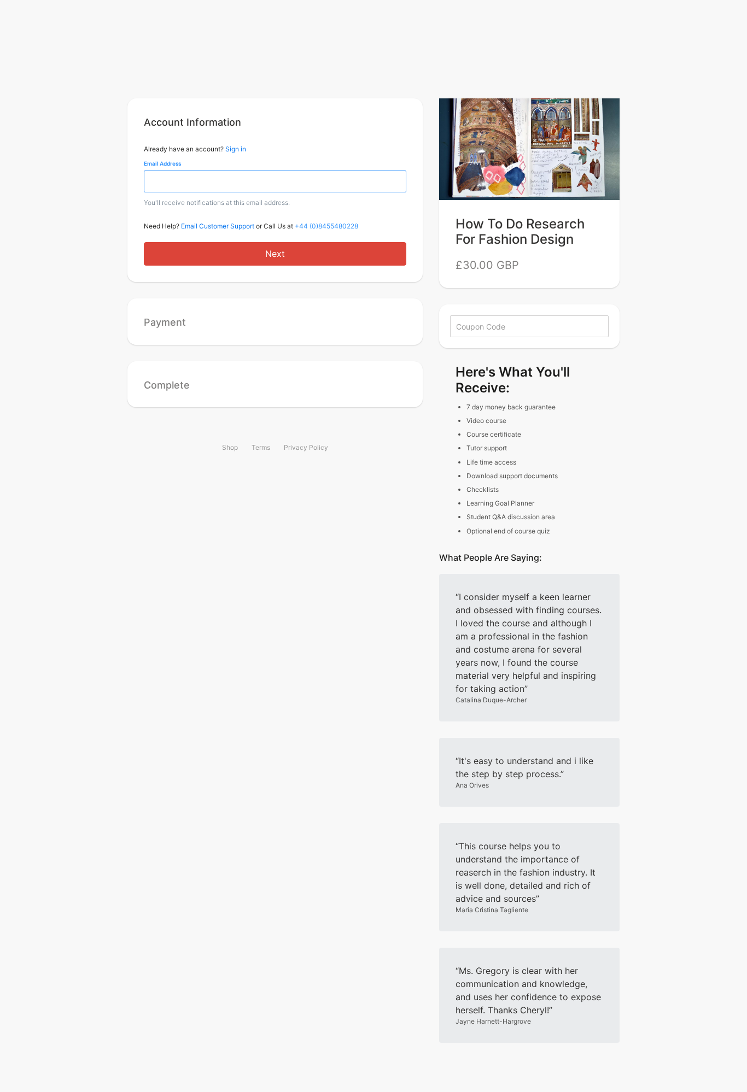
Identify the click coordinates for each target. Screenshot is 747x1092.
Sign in (235, 149)
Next (275, 253)
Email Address (162, 163)
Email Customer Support (217, 226)
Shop (230, 447)
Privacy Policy (306, 447)
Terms (261, 447)
